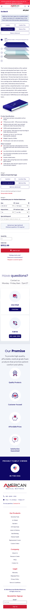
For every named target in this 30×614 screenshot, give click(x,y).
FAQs (15, 559)
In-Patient (15, 520)
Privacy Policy (15, 579)
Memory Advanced (15, 33)
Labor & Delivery (15, 530)
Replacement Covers (15, 540)
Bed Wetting (15, 533)
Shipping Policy (15, 576)
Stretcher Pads (15, 517)
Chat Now (15, 309)
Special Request (6, 216)
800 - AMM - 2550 (11, 496)
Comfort (8, 25)
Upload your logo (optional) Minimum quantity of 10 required (15, 226)
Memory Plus (22, 29)
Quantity (3, 236)
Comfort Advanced (8, 29)
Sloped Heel (4, 209)
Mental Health (15, 537)
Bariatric (14, 523)
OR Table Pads (15, 527)
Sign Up (15, 606)
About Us (15, 553)
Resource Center (15, 556)
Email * (15, 599)
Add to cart (16, 250)
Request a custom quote (15, 259)
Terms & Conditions (15, 582)
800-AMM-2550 (15, 336)
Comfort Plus (22, 25)
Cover (17, 203)
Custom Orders (15, 543)
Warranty (15, 572)
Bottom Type (19, 209)
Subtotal (3, 243)
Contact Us (16, 503)
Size (2, 203)
